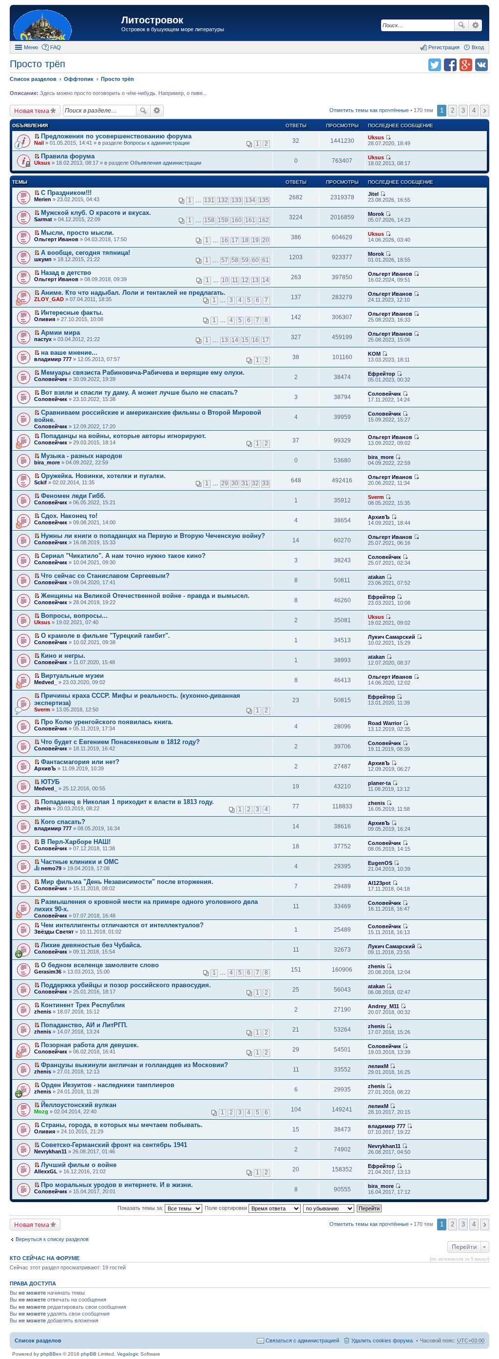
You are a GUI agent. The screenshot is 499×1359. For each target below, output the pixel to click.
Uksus (376, 137)
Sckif (40, 482)
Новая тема (31, 110)
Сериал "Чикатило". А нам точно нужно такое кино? (123, 555)
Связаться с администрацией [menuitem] (302, 1340)
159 (223, 220)
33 (265, 483)
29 (224, 483)
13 (255, 280)
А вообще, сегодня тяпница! (85, 252)
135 (264, 200)
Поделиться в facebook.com (450, 64)
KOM (374, 354)
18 (245, 240)
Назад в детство (66, 272)
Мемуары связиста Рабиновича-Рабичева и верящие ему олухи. (143, 372)
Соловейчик (50, 379)
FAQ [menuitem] (55, 47)
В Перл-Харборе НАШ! (76, 841)
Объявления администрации (165, 163)
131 (209, 200)
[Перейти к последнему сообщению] (388, 137)
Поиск (461, 25)
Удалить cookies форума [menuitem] (382, 1340)
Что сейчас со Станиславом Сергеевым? (105, 575)
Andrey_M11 (383, 1006)
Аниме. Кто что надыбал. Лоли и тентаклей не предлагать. (133, 292)
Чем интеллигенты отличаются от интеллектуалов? (122, 925)
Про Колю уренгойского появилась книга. (107, 722)
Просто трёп (37, 63)
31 (245, 483)
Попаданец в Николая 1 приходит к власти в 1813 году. (127, 801)
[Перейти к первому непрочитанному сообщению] (36, 136)
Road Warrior (385, 723)
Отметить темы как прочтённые (369, 110)
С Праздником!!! (66, 192)
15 (245, 340)
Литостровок (152, 20)
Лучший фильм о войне (78, 1164)
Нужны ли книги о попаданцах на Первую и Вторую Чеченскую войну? (153, 535)
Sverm (376, 497)
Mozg (41, 1111)
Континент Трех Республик (83, 1005)
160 (236, 220)
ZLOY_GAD (49, 299)
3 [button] (463, 110)
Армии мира (60, 332)
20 (265, 240)
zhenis (42, 808)
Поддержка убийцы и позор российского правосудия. (126, 985)
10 (225, 280)
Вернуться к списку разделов (52, 1239)
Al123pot (379, 883)
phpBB (88, 1354)
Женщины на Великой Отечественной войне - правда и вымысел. (145, 595)
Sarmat (43, 219)
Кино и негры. (63, 655)
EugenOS (380, 863)
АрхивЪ (379, 517)
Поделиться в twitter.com (434, 64)
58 (234, 260)
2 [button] (452, 110)
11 (235, 280)
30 (234, 483)
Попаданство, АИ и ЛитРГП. (84, 1025)
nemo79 (51, 868)
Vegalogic (128, 1354)
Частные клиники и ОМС (79, 861)
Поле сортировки (227, 1208)
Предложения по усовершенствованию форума (116, 136)
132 (223, 200)
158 (209, 220)
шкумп (43, 259)
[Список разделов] (66, 24)
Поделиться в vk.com (481, 64)
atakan (376, 577)
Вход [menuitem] (478, 47)
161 (250, 220)
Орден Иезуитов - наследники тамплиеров (107, 1085)
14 (265, 280)
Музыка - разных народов (81, 455)
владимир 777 (53, 359)
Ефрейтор (381, 374)
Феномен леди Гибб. (73, 495)
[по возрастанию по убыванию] (329, 1208)
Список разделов (38, 1340)
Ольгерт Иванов (56, 239)
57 (224, 260)
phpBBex (50, 1354)
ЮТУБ (50, 781)
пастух (43, 339)
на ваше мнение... (69, 352)
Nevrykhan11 (50, 1151)
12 (245, 280)
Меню (31, 47)
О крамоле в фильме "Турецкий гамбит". (105, 635)
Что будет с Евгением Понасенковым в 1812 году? (120, 742)
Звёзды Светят (54, 932)
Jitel (373, 194)
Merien (42, 199)
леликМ (378, 1066)
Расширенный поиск (475, 25)
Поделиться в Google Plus (466, 64)
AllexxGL (46, 1171)
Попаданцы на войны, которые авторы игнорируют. (123, 436)
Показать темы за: (141, 1208)
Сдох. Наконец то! (69, 515)
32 (255, 483)
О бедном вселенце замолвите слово (100, 965)
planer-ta (379, 783)
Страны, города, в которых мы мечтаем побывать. (122, 1125)
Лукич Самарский (391, 637)
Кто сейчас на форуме (44, 1258)
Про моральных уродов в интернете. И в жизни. (117, 1184)
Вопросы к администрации (157, 143)
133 (236, 200)
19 (255, 240)
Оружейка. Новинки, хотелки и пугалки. (103, 475)
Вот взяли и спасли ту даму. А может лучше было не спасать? (139, 392)
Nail (39, 143)
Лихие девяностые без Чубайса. (91, 945)
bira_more (47, 462)
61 (265, 260)
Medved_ (45, 682)
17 (234, 240)
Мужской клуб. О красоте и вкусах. (96, 212)
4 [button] (474, 110)
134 (250, 200)
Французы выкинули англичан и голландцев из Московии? (134, 1065)
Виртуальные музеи (72, 675)
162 (264, 220)
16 (224, 240)
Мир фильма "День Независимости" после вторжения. (127, 881)
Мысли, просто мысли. (77, 232)
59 (245, 260)
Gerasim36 (47, 972)
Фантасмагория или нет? (80, 762)
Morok (376, 214)
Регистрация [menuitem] (444, 47)
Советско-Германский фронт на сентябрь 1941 (114, 1144)
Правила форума (68, 156)
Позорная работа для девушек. (90, 1045)
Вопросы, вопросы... (74, 615)
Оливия (44, 319)
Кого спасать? (63, 821)
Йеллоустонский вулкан (78, 1105)
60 (255, 260)
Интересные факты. (72, 312)
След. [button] (484, 110)
